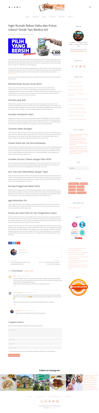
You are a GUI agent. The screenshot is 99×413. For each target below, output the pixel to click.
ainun (14, 276)
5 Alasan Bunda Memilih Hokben (75, 104)
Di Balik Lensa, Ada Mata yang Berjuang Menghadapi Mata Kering (78, 135)
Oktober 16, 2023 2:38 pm (23, 276)
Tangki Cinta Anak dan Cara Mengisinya (77, 112)
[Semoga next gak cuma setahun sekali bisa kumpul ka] (41, 382)
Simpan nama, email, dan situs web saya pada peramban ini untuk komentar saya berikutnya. (32, 351)
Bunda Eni (22, 250)
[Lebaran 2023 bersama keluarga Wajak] (74, 382)
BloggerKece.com (51, 407)
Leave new (29, 270)
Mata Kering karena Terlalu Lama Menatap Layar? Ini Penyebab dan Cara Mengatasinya (78, 143)
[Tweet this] (14, 243)
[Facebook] (12, 7)
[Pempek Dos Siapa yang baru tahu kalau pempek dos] (8, 382)
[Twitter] (14, 7)
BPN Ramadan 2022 (73, 183)
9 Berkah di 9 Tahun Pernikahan (75, 86)
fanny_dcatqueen (18, 292)
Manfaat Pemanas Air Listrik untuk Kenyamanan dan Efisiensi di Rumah (77, 138)
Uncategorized (80, 192)
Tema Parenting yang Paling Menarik (76, 108)
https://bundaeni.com (24, 252)
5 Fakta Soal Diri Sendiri (73, 82)
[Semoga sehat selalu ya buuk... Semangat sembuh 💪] (90, 382)
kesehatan (22, 34)
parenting (79, 189)
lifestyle (71, 189)
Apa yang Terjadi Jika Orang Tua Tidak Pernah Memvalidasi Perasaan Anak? (78, 147)
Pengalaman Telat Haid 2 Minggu (76, 90)
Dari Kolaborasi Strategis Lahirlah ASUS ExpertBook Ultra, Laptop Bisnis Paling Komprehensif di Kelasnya (78, 151)
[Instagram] (20, 7)
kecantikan (71, 186)
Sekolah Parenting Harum (74, 207)
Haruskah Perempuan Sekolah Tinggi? (77, 119)
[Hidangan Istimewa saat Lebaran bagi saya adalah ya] (58, 382)
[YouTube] (17, 7)
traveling (71, 192)
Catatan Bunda (54, 396)
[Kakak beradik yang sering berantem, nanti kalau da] (25, 382)
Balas (14, 286)
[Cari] (90, 7)
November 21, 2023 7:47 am (28, 310)
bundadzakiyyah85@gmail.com (78, 51)
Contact (68, 396)
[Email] (9, 7)
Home (30, 396)
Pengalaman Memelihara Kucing (75, 115)
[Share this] (10, 243)
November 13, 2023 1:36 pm (30, 292)
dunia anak (83, 183)
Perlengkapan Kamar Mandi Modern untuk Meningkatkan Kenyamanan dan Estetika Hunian (78, 266)
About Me (40, 396)
